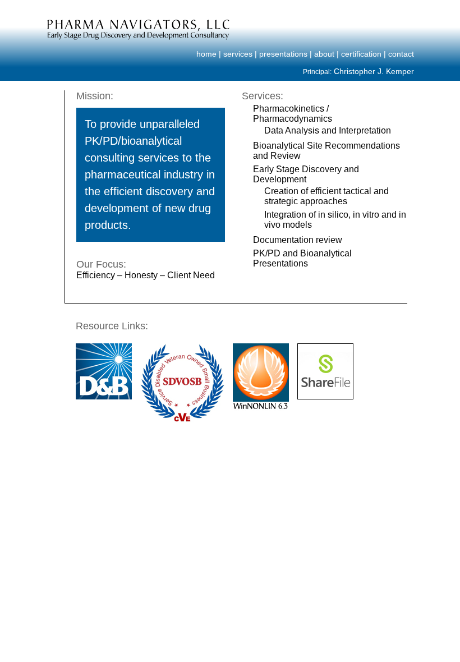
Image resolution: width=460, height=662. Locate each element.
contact (401, 53)
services (237, 53)
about (324, 53)
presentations (283, 53)
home (206, 53)
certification (361, 53)
